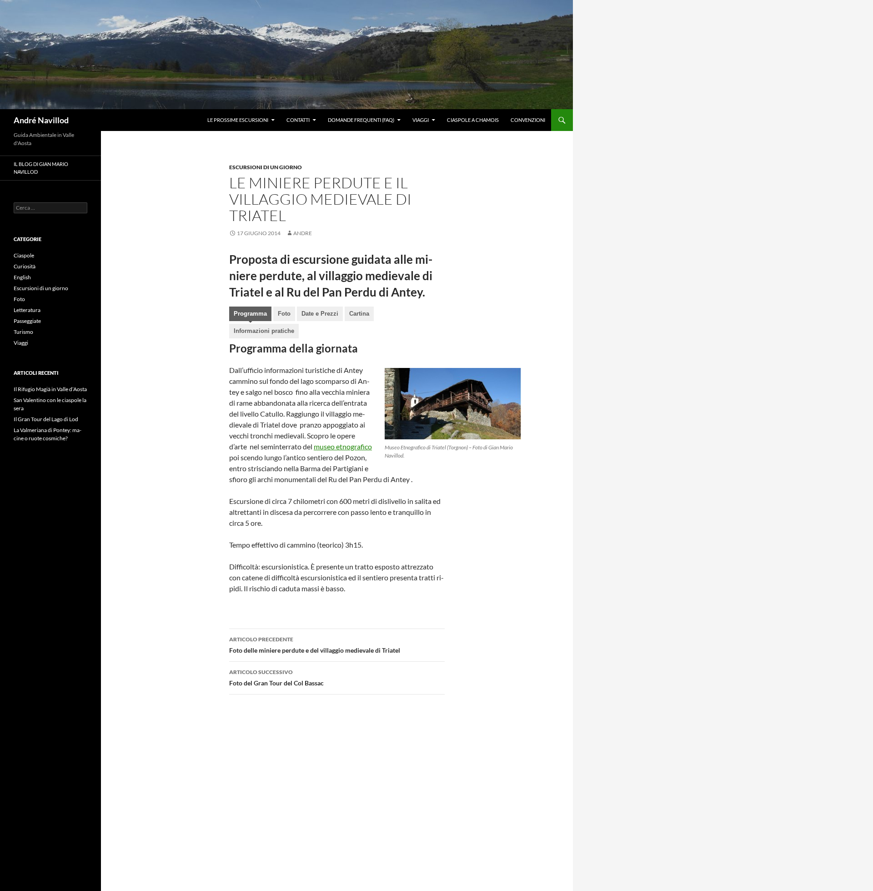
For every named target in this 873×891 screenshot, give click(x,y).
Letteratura (27, 310)
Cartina (359, 313)
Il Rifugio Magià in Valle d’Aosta (50, 389)
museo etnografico (343, 446)
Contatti (298, 120)
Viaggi (420, 120)
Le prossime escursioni (237, 120)
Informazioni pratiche (264, 330)
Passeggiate (27, 320)
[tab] (250, 315)
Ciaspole (24, 255)
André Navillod (41, 120)
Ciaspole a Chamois (473, 120)
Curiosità (24, 266)
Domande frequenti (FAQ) (361, 120)
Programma (250, 313)
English (22, 277)
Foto (284, 313)
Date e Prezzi (319, 313)
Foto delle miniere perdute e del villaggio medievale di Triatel (314, 645)
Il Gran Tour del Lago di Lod (46, 419)
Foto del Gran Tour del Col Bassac (276, 678)
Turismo (23, 331)
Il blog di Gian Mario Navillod (41, 168)
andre (302, 233)
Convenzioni (528, 120)
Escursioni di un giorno (265, 167)
